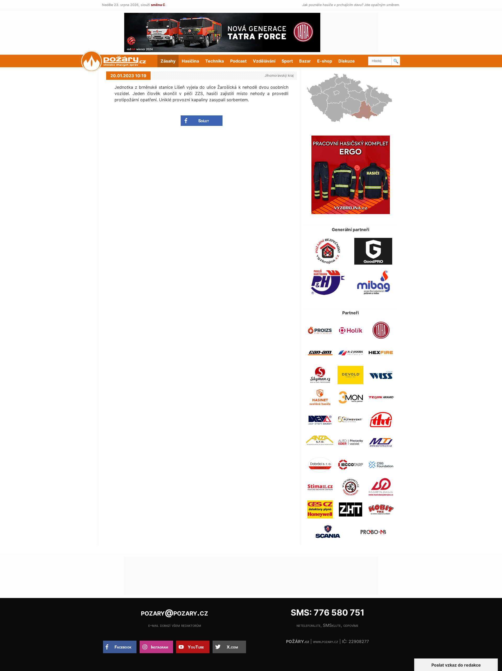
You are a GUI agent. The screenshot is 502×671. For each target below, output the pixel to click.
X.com (232, 647)
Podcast (238, 61)
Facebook (123, 647)
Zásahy (168, 61)
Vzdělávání (264, 61)
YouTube (196, 647)
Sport (287, 61)
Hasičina (190, 61)
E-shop (324, 61)
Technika (214, 61)
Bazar (305, 61)
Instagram (159, 647)
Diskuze (346, 61)
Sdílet (203, 120)
